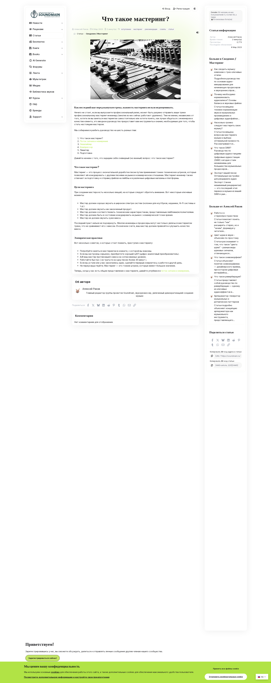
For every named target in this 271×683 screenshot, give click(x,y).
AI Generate (39, 60)
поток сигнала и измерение (175, 270)
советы (163, 29)
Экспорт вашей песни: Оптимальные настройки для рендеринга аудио (226, 176)
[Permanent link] (175, 107)
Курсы (36, 97)
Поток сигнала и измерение (94, 141)
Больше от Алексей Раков (225, 206)
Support (37, 116)
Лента (36, 73)
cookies (55, 672)
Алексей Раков (81, 29)
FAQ (35, 104)
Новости (37, 23)
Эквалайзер (86, 144)
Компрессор (86, 147)
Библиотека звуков (43, 91)
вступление (126, 29)
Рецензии (38, 29)
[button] (62, 23)
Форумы (37, 66)
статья (171, 29)
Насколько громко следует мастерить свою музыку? (227, 125)
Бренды (37, 110)
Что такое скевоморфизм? (228, 257)
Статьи (37, 35)
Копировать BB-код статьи (222, 361)
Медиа (36, 85)
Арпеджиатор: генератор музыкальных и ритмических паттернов (227, 299)
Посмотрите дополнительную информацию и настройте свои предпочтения (66, 677)
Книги (36, 47)
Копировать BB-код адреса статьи (225, 352)
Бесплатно (39, 41)
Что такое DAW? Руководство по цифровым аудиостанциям (227, 150)
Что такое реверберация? (227, 276)
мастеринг (138, 29)
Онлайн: (214, 12)
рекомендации (151, 29)
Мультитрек (39, 79)
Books (36, 54)
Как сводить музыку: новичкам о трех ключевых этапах (228, 72)
